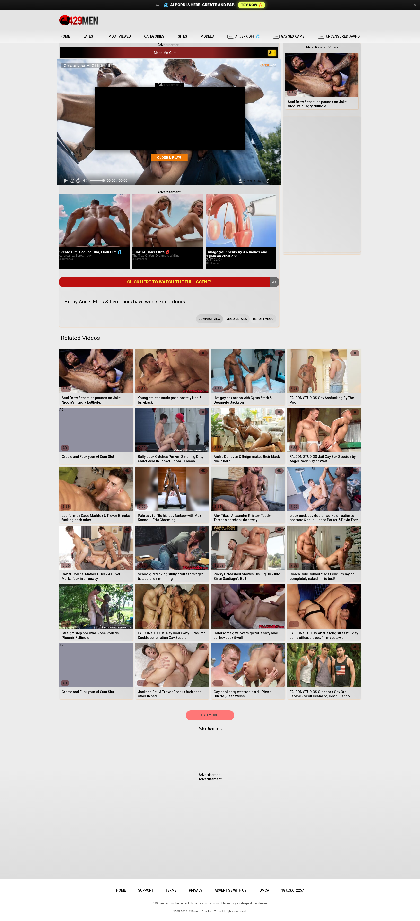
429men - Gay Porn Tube (204, 911)
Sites (182, 36)
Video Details (236, 318)
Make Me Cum (165, 53)
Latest (89, 36)
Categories (154, 36)
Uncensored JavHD (339, 36)
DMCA (264, 890)
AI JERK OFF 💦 (244, 36)
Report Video (263, 318)
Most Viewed (119, 36)
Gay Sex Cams (289, 36)
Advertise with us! (231, 890)
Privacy (195, 890)
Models (207, 36)
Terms (171, 890)
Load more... (210, 715)
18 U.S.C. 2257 (292, 890)
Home (65, 36)
